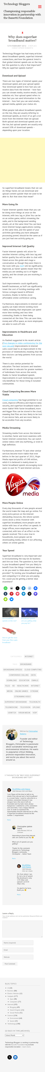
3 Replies (32, 46)
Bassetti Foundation (18, 1045)
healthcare (23, 686)
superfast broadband (16, 702)
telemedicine (11, 707)
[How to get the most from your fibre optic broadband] (10, 632)
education (24, 680)
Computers (14, 1002)
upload (36, 707)
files (7, 686)
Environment (14, 1018)
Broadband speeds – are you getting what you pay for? (28, 620)
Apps (11, 999)
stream (34, 691)
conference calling (19, 675)
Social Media (14, 1013)
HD (13, 686)
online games (21, 691)
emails (35, 680)
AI (8, 988)
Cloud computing (10, 400)
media (10, 691)
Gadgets (10, 996)
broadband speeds (13, 670)
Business (10, 991)
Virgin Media (24, 713)
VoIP (22, 265)
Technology (11, 1024)
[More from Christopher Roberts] (12, 739)
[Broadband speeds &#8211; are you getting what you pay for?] (29, 612)
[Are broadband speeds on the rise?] (10, 612)
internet (35, 686)
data (33, 675)
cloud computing (33, 670)
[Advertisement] (22, 160)
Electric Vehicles (13, 993)
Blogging (13, 1007)
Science (10, 1015)
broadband (26, 664)
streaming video (22, 697)
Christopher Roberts (22, 48)
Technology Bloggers (17, 4)
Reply (9, 820)
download (12, 680)
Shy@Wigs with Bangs (21, 789)
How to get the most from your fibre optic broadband (10, 640)
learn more (26, 1047)
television (25, 707)
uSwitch (12, 713)
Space (12, 1021)
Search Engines (15, 1010)
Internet (29, 656)
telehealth (34, 702)
